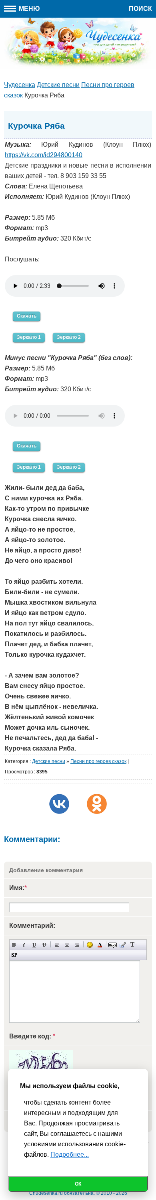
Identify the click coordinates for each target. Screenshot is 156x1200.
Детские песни (48, 761)
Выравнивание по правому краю (77, 945)
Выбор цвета (99, 945)
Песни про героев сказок (98, 761)
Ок (78, 1184)
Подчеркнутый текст (34, 945)
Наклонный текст (24, 945)
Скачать (26, 316)
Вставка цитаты (122, 945)
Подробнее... (69, 1154)
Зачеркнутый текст (44, 945)
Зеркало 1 (29, 337)
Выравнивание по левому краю (57, 945)
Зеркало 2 (69, 337)
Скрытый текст (112, 945)
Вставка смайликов (89, 945)
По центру (67, 945)
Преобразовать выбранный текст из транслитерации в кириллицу (132, 945)
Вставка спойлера (14, 955)
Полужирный (14, 945)
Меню (28, 8)
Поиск (140, 8)
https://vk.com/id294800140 (43, 155)
